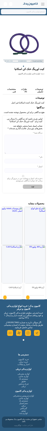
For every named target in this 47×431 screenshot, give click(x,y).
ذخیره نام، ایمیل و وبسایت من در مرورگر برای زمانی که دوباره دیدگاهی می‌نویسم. (24, 179)
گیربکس (23, 408)
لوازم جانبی (36, 74)
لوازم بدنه (23, 413)
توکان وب (17, 425)
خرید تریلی (23, 362)
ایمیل (39, 166)
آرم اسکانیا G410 (15, 287)
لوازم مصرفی (23, 374)
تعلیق (23, 381)
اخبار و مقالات (23, 364)
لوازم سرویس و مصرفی (23, 396)
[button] (23, 66)
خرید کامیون (23, 359)
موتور (23, 411)
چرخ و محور (23, 384)
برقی (23, 386)
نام (40, 157)
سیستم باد (23, 379)
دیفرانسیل (23, 403)
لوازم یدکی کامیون (24, 74)
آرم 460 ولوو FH (38, 287)
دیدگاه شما (37, 133)
